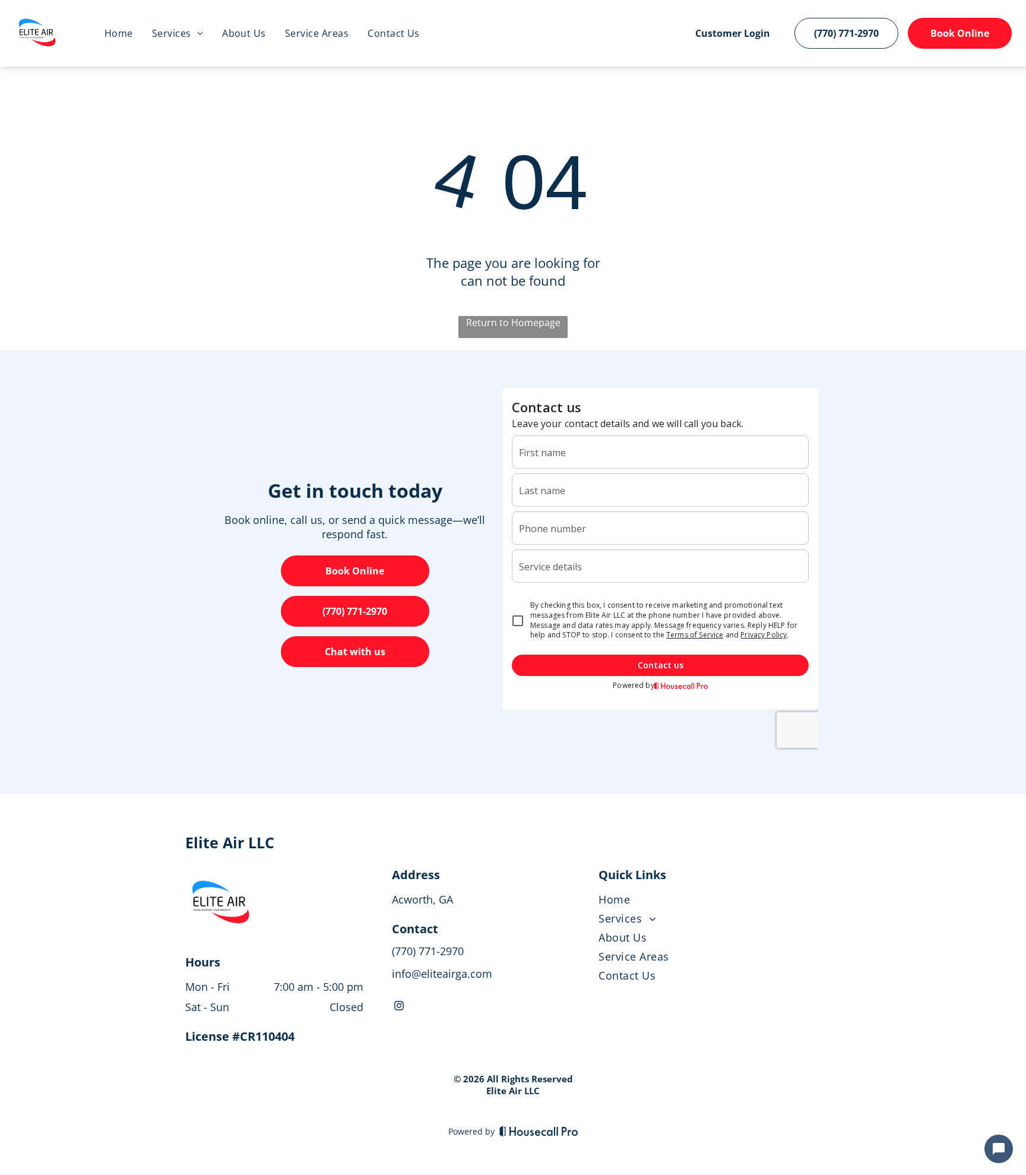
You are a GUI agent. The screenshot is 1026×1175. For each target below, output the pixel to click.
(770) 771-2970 (428, 951)
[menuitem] (118, 33)
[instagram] (399, 1007)
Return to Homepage (513, 322)
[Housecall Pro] (538, 1131)
